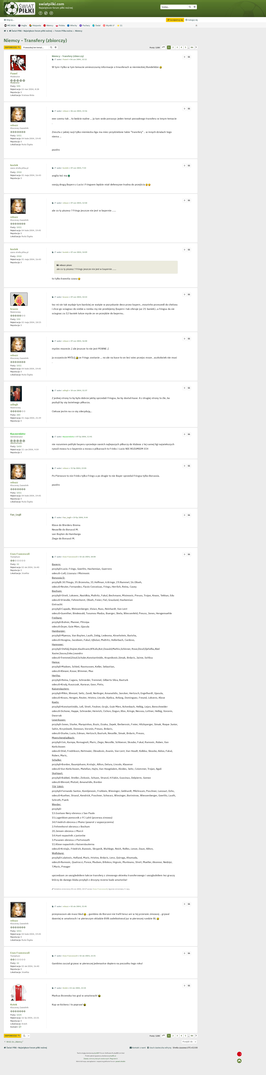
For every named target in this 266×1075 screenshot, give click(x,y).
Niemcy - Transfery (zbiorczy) (35, 40)
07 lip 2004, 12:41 (84, 437)
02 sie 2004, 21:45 (79, 906)
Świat (98, 25)
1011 (19, 135)
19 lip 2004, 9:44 (80, 517)
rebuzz (14, 125)
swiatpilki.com (51, 3)
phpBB (96, 1053)
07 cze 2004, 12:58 (79, 203)
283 (18, 415)
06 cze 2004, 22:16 (79, 111)
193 (18, 319)
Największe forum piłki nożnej (56, 8)
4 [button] (181, 47)
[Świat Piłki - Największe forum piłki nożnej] (21, 8)
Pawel (14, 73)
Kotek (13, 1004)
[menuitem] (191, 20)
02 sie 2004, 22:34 (78, 988)
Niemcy (49, 25)
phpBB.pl (112, 1056)
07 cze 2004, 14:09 (79, 252)
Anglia (24, 25)
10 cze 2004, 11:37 (79, 390)
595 (18, 86)
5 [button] (185, 47)
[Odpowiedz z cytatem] (189, 57)
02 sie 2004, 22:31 (88, 956)
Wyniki (109, 25)
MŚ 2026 (11, 25)
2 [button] (173, 47)
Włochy (73, 25)
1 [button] (168, 47)
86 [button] (192, 47)
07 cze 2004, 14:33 (79, 297)
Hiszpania (36, 25)
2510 (19, 172)
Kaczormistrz (17, 433)
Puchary (86, 25)
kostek (14, 165)
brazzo (14, 309)
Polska (62, 25)
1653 (19, 446)
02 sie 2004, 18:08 (88, 557)
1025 (19, 1015)
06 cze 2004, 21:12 (78, 59)
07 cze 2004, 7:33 (78, 168)
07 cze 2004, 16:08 (79, 341)
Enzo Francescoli (20, 554)
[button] (163, 47)
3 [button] (177, 47)
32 (18, 564)
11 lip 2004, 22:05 (79, 468)
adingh (14, 404)
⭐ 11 (119, 25)
